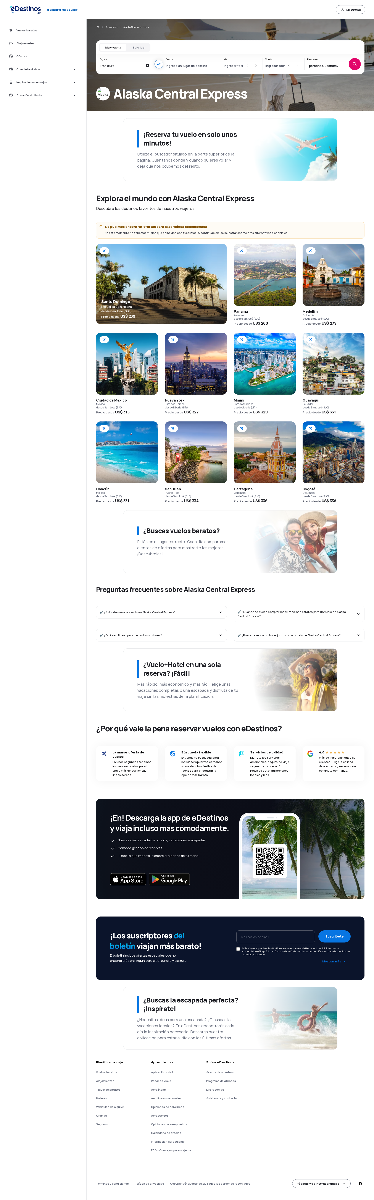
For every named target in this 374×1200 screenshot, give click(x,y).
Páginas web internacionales (318, 1183)
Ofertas (101, 1115)
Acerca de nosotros (220, 1072)
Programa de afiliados (221, 1081)
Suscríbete (334, 936)
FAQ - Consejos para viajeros (171, 1150)
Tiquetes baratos (108, 1089)
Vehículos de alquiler (110, 1107)
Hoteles (101, 1098)
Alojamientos (105, 1081)
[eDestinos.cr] (98, 27)
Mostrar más (331, 961)
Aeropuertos (160, 1115)
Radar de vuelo (161, 1081)
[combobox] (121, 65)
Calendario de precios (166, 1133)
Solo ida (138, 47)
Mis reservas (215, 1089)
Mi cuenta (353, 9)
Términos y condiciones (112, 1183)
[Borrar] (147, 65)
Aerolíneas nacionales (166, 1098)
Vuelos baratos (106, 1072)
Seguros (102, 1124)
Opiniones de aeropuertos (169, 1124)
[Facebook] (360, 1183)
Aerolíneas (111, 27)
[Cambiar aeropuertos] (159, 64)
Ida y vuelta (113, 47)
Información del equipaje (168, 1141)
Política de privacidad (149, 1183)
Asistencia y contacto (221, 1098)
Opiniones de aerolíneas (167, 1107)
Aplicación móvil (162, 1072)
